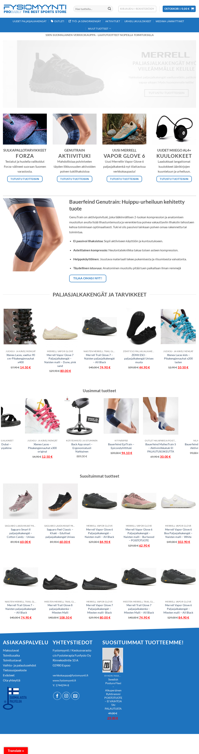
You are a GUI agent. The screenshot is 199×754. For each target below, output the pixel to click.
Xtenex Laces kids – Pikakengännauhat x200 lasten (178, 358)
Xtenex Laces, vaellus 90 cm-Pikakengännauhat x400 (20, 358)
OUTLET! (59, 21)
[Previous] (11, 74)
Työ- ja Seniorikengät (86, 21)
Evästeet (9, 675)
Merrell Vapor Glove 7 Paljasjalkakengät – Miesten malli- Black (99, 608)
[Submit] (109, 9)
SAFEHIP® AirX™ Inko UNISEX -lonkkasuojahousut (91, 448)
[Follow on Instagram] (66, 696)
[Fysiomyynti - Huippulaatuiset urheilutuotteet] (35, 9)
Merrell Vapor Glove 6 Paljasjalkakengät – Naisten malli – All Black (99, 533)
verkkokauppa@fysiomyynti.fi (70, 675)
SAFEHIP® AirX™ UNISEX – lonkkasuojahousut (130, 446)
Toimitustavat (12, 660)
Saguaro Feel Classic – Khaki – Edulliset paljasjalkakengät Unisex (60, 533)
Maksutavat (11, 650)
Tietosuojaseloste (15, 670)
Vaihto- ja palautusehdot (19, 665)
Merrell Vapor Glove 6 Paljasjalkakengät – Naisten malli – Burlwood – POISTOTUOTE (139, 535)
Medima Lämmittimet (170, 21)
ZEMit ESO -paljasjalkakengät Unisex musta (139, 358)
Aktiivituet (112, 21)
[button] (137, 9)
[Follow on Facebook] (57, 696)
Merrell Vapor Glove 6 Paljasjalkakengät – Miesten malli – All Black (178, 608)
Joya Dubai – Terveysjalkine (169, 446)
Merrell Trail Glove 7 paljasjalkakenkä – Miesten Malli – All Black (139, 608)
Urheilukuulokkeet (137, 21)
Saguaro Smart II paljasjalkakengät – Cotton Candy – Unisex (21, 533)
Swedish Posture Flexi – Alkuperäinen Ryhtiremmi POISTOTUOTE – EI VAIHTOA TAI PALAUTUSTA (51, 451)
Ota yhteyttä (11, 680)
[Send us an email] (75, 696)
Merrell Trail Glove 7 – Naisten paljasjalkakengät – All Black (99, 358)
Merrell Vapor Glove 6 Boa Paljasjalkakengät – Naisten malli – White (178, 533)
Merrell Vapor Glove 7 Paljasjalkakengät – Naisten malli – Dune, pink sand (60, 360)
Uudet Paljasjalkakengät (29, 21)
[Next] (187, 74)
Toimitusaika (11, 655)
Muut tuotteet (98, 28)
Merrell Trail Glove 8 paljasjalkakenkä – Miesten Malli (60, 608)
